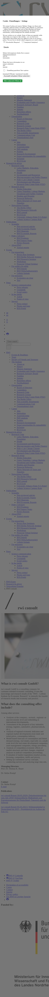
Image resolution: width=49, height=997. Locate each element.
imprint (5, 67)
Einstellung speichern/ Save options (17, 70)
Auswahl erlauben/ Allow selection (17, 76)
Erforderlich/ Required (13, 42)
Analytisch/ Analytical (31, 42)
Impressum (6, 57)
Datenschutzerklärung (9, 54)
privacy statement (8, 64)
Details (6, 47)
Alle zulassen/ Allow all (12, 81)
